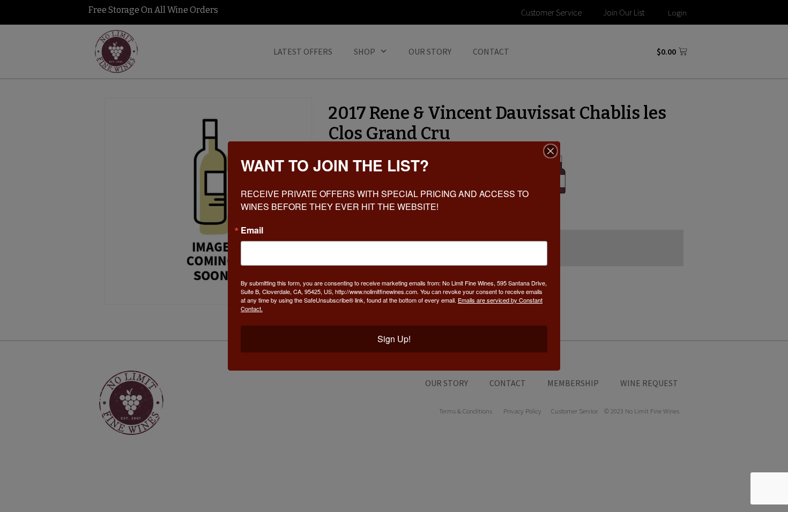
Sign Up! (394, 339)
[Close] (550, 151)
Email (252, 230)
